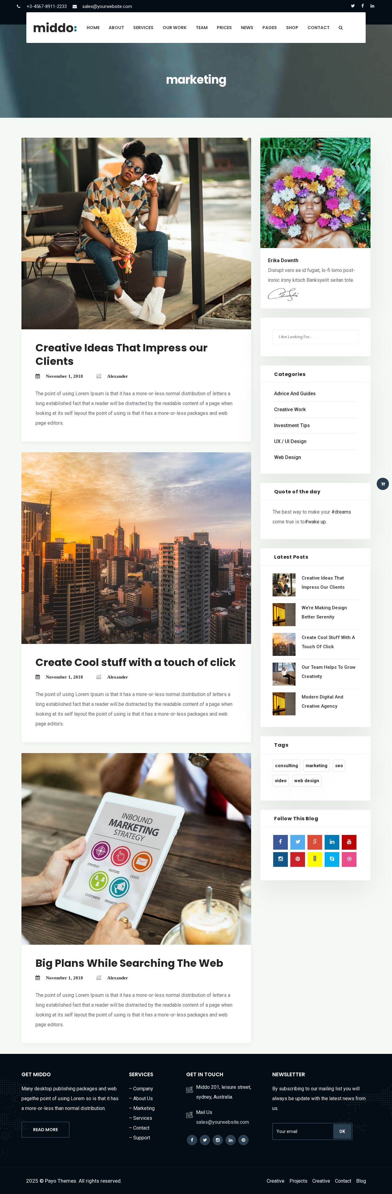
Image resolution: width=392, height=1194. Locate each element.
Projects (298, 1181)
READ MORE (45, 1130)
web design (306, 780)
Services (143, 28)
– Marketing (142, 1108)
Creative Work (290, 409)
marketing (316, 765)
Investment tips (292, 425)
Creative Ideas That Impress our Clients (122, 354)
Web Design (287, 457)
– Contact (139, 1128)
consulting (286, 765)
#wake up (315, 522)
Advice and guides (295, 393)
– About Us (141, 1098)
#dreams (341, 512)
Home (93, 28)
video (281, 780)
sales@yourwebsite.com (107, 6)
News (247, 28)
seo (339, 765)
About (116, 28)
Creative (276, 1181)
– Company (141, 1089)
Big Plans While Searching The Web (129, 963)
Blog (361, 1181)
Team (202, 28)
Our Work (175, 28)
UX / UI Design (290, 441)
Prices (224, 28)
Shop (292, 28)
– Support (139, 1138)
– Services (140, 1118)
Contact (318, 28)
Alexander (117, 376)
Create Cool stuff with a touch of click (136, 662)
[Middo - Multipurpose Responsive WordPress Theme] (55, 27)
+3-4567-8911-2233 (47, 6)
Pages (269, 28)
